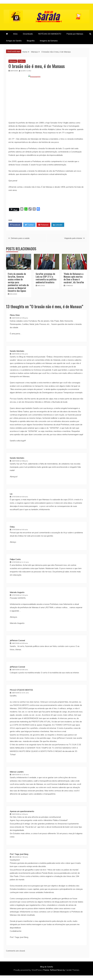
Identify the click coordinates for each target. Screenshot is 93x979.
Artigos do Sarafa (13, 40)
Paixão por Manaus (74, 34)
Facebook (15, 224)
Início (15, 34)
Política (21, 61)
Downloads (28, 34)
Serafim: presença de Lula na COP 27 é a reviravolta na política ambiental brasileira (46, 278)
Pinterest (44, 224)
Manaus (12, 61)
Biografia (31, 40)
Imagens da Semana (49, 40)
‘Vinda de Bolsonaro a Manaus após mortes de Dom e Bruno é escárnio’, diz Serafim (74, 278)
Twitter (30, 224)
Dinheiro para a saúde (20, 238)
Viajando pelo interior (73, 238)
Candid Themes (72, 970)
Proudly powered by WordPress (28, 970)
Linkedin (58, 224)
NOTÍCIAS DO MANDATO (49, 34)
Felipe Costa (15, 559)
